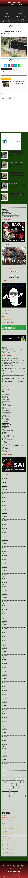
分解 (7, 799)
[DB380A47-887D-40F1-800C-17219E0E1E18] (15, 65)
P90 (18, 781)
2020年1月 (4, 493)
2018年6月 (4, 563)
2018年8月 (4, 555)
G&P (24, 778)
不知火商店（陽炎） (6, 352)
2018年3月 (4, 574)
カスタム (21, 13)
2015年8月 (4, 694)
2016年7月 (4, 651)
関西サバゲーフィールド (21, 16)
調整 (7, 801)
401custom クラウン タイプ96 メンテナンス (13, 375)
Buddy (11, 775)
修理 (3, 799)
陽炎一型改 (23, 801)
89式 (4, 772)
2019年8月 (4, 509)
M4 (3, 781)
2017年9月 (4, 598)
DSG (20, 775)
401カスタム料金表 (6, 213)
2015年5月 (4, 705)
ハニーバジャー (6, 790)
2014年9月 (4, 736)
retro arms (5, 784)
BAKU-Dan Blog (14, 2)
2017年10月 (4, 594)
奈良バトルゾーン (6, 348)
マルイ (12, 793)
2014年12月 (5, 725)
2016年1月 (4, 675)
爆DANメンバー (7, 11)
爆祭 (3, 801)
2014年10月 (5, 732)
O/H (7, 781)
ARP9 (12, 772)
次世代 (16, 799)
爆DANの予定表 (7, 19)
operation (4, 347)
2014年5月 (4, 752)
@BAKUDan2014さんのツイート (10, 319)
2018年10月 (5, 547)
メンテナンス (5, 796)
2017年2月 (4, 624)
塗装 (11, 799)
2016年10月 (5, 640)
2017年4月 (4, 617)
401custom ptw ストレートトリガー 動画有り (13, 381)
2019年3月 (4, 528)
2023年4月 (4, 478)
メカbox (17, 793)
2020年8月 (4, 486)
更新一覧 (7, 16)
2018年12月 (5, 540)
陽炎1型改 (17, 801)
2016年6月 (4, 655)
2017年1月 (4, 628)
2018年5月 (4, 567)
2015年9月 (4, 690)
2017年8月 (4, 601)
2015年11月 (4, 682)
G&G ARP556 (18, 778)
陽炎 (11, 801)
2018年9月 (4, 551)
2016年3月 (4, 667)
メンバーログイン (21, 21)
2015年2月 (4, 717)
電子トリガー (5, 804)
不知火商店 (22, 796)
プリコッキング (14, 790)
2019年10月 (5, 501)
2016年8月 (4, 648)
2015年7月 (4, 698)
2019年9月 (4, 505)
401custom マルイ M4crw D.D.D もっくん (12, 365)
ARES (8, 772)
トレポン (16, 787)
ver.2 (18, 784)
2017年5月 (4, 613)
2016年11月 (4, 636)
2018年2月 (4, 578)
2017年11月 (4, 590)
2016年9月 (4, 644)
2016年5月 (4, 659)
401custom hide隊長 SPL (15, 164)
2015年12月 (5, 678)
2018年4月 (4, 571)
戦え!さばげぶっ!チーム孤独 (8, 351)
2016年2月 (4, 671)
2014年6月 (4, 748)
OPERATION (12, 781)
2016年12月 (5, 632)
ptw (22, 781)
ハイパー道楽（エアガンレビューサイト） (12, 349)
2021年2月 (4, 482)
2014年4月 (4, 756)
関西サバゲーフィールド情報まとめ (10, 215)
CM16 (16, 775)
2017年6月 (4, 609)
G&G (12, 778)
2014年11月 (4, 729)
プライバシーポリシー (7, 21)
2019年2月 (4, 532)
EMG (4, 778)
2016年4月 (4, 663)
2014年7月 (4, 744)
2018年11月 (4, 544)
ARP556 (17, 772)
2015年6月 (4, 702)
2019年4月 (4, 524)
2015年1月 (4, 721)
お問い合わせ (21, 19)
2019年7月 (4, 513)
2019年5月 (4, 520)
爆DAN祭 (4, 209)
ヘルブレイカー (6, 793)
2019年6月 (4, 517)
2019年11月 (4, 497)
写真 (21, 11)
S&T (10, 784)
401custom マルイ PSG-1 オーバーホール (12, 368)
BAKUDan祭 (5, 775)
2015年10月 (5, 686)
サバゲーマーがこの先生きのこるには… (21, 7)
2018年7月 (4, 559)
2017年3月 (4, 621)
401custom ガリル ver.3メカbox (17, 196)
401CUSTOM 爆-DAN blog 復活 (17, 186)
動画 (7, 13)
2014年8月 (4, 740)
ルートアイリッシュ (14, 796)
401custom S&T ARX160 (15, 154)
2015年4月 (4, 709)
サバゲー (10, 787)
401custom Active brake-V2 (16, 175)
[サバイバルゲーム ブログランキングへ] (14, 272)
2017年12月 (4, 586)
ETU (8, 778)
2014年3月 (4, 759)
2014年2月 (4, 763)
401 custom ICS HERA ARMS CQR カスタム (13, 378)
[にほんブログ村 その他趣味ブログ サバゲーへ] (14, 276)
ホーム (7, 7)
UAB (14, 784)
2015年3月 (4, 713)
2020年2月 (4, 490)
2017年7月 (4, 605)
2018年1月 (4, 582)
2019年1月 (4, 536)
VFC (22, 784)
